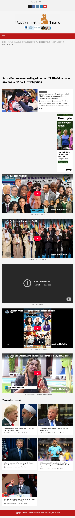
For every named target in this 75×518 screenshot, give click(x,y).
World (41, 424)
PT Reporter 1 (44, 432)
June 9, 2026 (17, 467)
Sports (41, 458)
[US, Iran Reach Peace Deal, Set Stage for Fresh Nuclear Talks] (55, 415)
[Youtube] (45, 6)
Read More (42, 109)
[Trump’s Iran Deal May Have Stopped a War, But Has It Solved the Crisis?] (19, 415)
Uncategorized (43, 91)
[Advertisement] (37, 61)
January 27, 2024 (57, 101)
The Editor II (8, 432)
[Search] (71, 36)
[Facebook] (33, 6)
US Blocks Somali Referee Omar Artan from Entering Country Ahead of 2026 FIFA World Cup (54, 465)
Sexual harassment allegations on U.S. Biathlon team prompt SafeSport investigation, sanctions (54, 96)
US (5, 458)
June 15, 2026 (17, 432)
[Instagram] (37, 6)
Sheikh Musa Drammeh (46, 101)
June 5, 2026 (17, 503)
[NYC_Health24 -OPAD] (65, 143)
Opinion (6, 424)
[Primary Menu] (4, 35)
